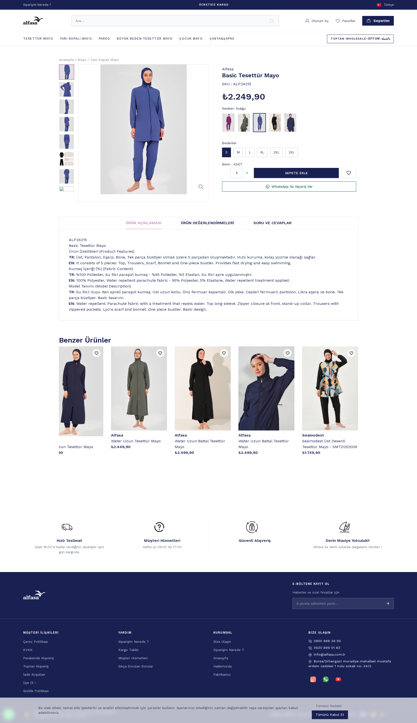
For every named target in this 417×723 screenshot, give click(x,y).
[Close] (407, 677)
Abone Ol (395, 698)
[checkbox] (307, 708)
